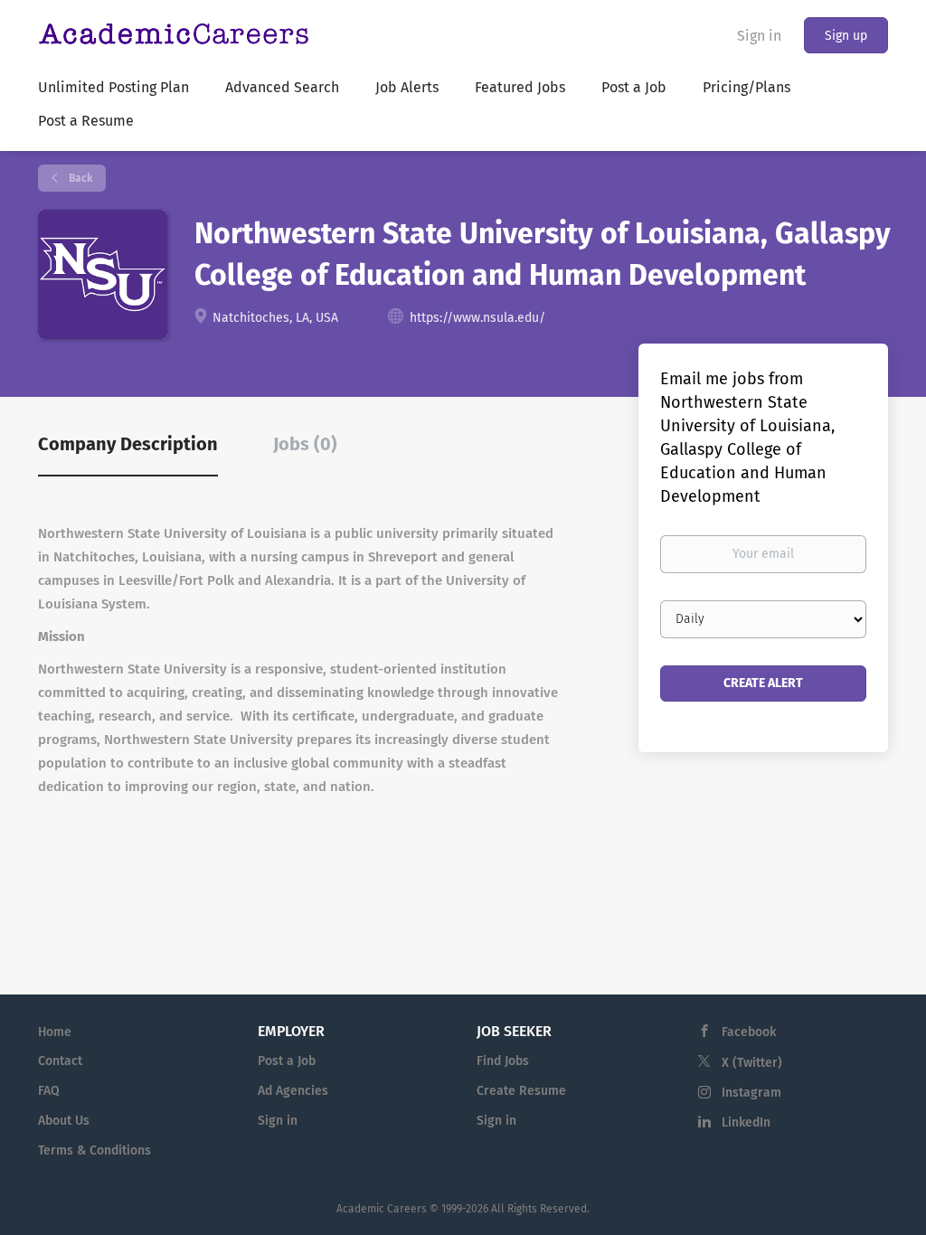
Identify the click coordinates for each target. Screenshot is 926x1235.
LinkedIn (746, 1122)
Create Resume (521, 1090)
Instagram (751, 1092)
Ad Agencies (293, 1090)
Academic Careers (381, 1208)
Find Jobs (503, 1061)
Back (79, 178)
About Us (64, 1120)
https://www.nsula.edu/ (477, 317)
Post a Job (287, 1061)
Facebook (749, 1032)
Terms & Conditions (94, 1150)
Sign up (846, 35)
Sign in (759, 35)
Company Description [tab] (128, 444)
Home (54, 1032)
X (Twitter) (752, 1062)
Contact (60, 1061)
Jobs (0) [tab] (305, 444)
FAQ (49, 1090)
